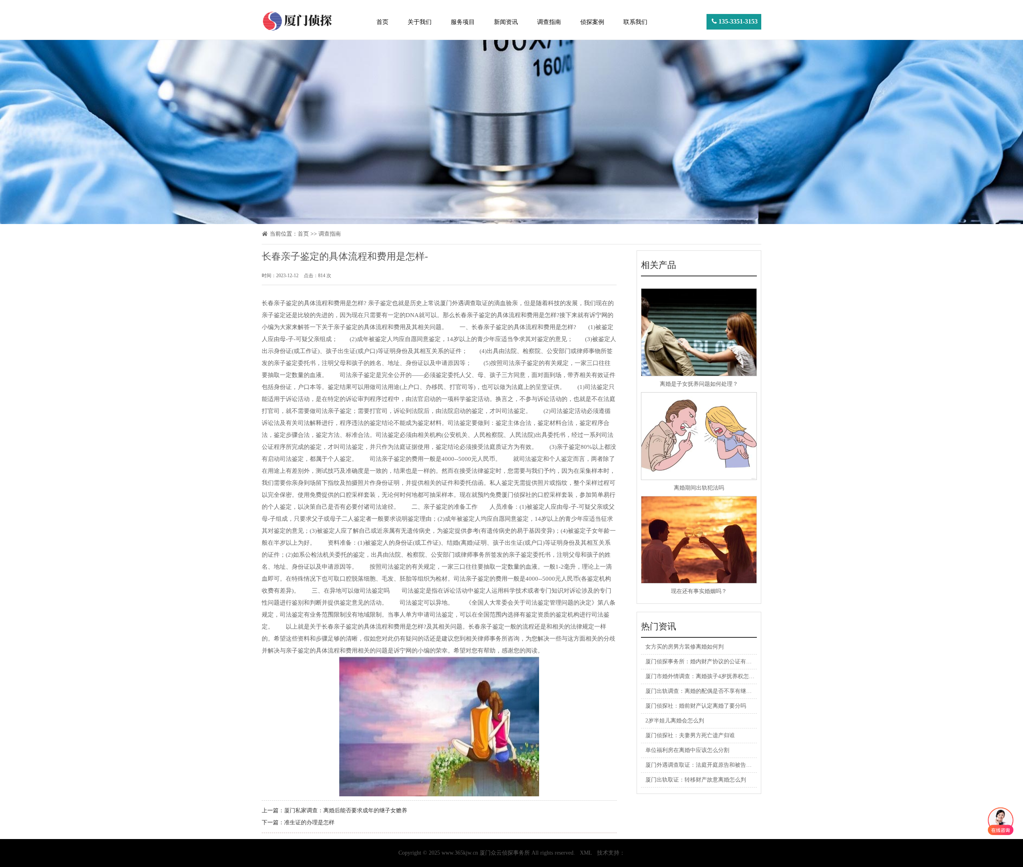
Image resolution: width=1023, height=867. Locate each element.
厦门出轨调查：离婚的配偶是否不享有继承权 (701, 691)
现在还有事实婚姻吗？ (699, 591)
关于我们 (420, 22)
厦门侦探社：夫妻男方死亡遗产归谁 (690, 735)
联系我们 (635, 22)
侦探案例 (592, 22)
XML (586, 853)
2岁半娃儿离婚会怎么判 (674, 721)
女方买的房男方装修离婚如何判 (684, 647)
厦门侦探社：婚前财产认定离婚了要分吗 (695, 706)
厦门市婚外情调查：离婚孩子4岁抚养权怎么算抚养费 (711, 676)
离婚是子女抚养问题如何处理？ (699, 384)
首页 (382, 22)
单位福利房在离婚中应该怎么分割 (687, 750)
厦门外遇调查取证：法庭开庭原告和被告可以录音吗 (709, 765)
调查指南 (549, 22)
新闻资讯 (506, 22)
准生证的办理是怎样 (309, 822)
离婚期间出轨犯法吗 (699, 488)
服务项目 (463, 22)
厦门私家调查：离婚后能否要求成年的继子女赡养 (345, 810)
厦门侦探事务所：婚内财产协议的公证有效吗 (701, 662)
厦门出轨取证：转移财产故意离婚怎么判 (695, 780)
